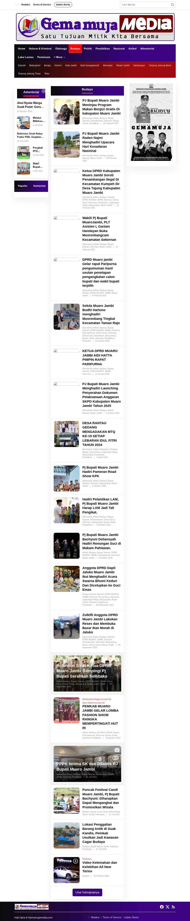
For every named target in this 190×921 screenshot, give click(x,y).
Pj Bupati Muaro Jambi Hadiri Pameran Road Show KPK (100, 472)
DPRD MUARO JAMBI (92, 200)
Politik (111, 645)
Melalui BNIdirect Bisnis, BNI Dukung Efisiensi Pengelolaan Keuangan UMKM (38, 119)
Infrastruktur (87, 336)
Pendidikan (94, 123)
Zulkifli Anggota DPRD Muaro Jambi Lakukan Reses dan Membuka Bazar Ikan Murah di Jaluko (100, 623)
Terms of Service (112, 917)
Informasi (108, 121)
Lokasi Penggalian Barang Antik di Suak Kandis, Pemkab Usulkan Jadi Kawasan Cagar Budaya (100, 833)
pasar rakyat (101, 645)
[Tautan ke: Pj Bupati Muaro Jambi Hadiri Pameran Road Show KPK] (67, 478)
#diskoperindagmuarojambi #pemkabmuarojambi (96, 700)
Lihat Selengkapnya (87, 892)
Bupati (110, 118)
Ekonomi (108, 200)
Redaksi (95, 917)
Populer (22, 185)
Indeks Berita (131, 917)
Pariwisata (87, 605)
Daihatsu (87, 858)
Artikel (96, 118)
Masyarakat (94, 205)
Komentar (39, 185)
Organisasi (99, 455)
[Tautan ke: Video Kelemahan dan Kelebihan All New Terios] (67, 870)
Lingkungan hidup (109, 452)
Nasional (93, 602)
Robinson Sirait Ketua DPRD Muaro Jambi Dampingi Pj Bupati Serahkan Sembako (83, 671)
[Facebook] (161, 906)
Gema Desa (101, 333)
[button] (172, 4)
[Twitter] (167, 906)
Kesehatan (102, 202)
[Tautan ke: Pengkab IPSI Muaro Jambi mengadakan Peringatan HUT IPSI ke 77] (23, 152)
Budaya (103, 118)
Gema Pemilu (68, 684)
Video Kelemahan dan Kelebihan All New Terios (99, 867)
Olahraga (99, 338)
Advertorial (87, 118)
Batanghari (104, 449)
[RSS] (173, 906)
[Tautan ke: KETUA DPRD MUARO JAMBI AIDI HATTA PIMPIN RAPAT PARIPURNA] (67, 361)
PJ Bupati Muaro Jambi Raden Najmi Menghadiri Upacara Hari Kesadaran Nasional (100, 142)
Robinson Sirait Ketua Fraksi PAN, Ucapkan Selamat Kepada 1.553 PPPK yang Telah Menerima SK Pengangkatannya (29, 135)
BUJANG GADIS (104, 732)
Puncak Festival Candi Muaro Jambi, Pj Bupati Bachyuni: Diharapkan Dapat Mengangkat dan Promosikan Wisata (100, 798)
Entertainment (96, 121)
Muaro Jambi (96, 158)
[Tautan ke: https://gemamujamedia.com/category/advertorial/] (43, 91)
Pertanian (86, 341)
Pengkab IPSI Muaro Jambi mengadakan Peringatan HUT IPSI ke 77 (39, 149)
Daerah (85, 121)
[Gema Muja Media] (95, 26)
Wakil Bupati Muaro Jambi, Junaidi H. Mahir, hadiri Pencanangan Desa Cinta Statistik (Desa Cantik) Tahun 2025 (39, 165)
